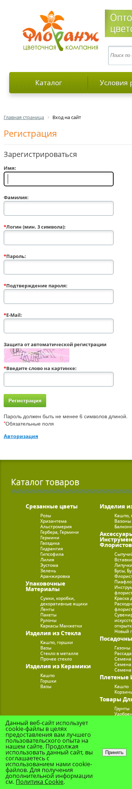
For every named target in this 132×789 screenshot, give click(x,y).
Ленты (47, 609)
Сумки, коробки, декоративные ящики (64, 600)
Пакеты (48, 614)
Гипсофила (52, 554)
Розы (45, 515)
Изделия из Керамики (58, 666)
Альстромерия (56, 526)
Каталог (48, 82)
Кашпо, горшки (56, 642)
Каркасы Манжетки (61, 625)
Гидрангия (51, 548)
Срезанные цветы (52, 506)
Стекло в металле (59, 653)
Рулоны (48, 620)
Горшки (48, 681)
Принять (114, 752)
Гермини (49, 537)
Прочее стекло (56, 658)
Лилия (47, 559)
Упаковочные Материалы (45, 586)
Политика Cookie (39, 782)
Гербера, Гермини (59, 532)
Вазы (45, 647)
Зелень (48, 570)
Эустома (49, 565)
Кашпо (47, 675)
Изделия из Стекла (53, 632)
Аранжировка (55, 576)
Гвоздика (50, 543)
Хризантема (53, 521)
